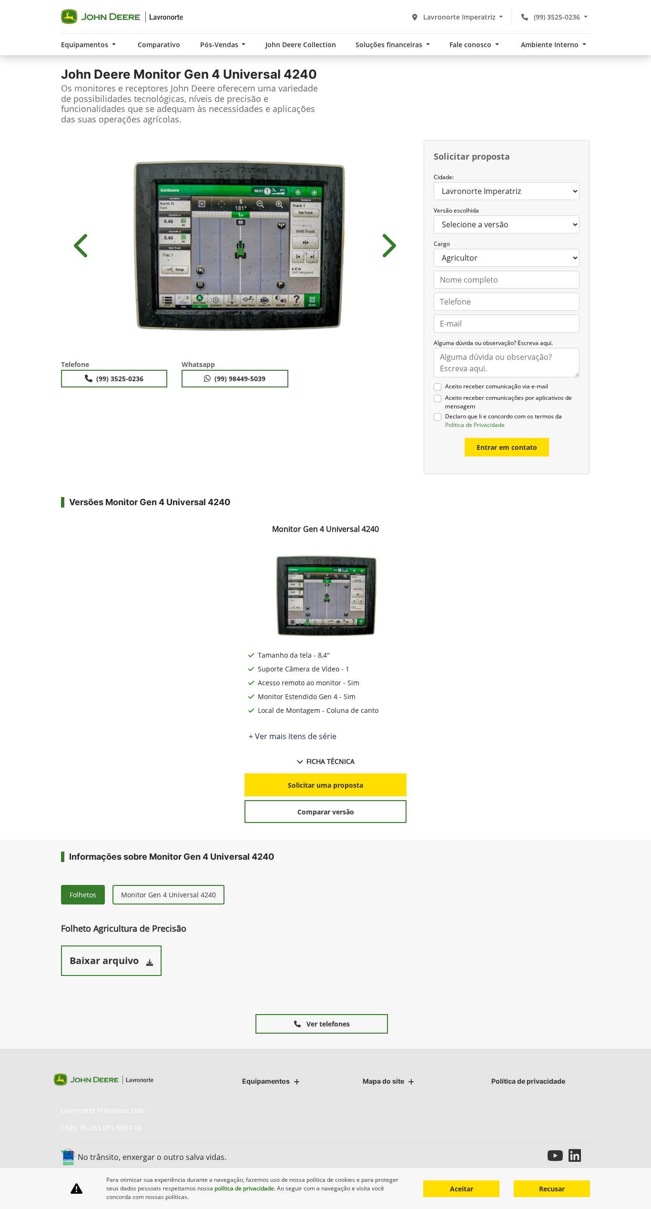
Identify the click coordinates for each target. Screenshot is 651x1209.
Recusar (552, 1188)
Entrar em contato (507, 447)
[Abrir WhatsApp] (627, 1184)
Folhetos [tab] (83, 894)
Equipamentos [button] (85, 44)
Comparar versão (325, 811)
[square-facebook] (515, 1155)
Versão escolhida (456, 210)
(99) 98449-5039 (239, 378)
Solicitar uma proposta (325, 785)
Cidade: (444, 177)
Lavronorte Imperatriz (459, 16)
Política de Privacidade (475, 425)
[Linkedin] (579, 1155)
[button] (82, 245)
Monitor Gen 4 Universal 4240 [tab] (168, 894)
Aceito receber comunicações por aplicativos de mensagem (508, 402)
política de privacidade (244, 1188)
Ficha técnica (330, 761)
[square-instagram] (536, 1155)
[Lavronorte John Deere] (123, 17)
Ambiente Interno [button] (550, 44)
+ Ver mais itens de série (292, 736)
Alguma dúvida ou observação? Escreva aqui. (493, 343)
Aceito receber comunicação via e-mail (496, 386)
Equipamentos (266, 1081)
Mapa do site (383, 1081)
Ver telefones (327, 1023)
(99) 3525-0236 (557, 16)
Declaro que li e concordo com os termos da (503, 420)
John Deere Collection (300, 44)
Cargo (442, 244)
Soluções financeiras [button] (390, 44)
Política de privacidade (528, 1081)
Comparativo (159, 44)
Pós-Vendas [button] (220, 44)
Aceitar (461, 1188)
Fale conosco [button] (471, 44)
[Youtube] (558, 1155)
